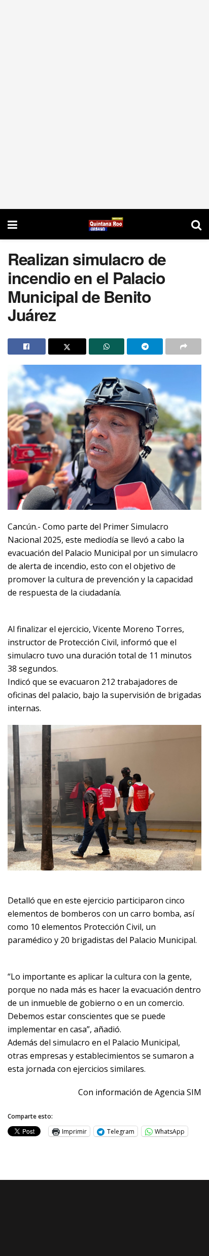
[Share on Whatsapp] (107, 346)
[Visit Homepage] (104, 224)
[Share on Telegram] (145, 346)
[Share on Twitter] (67, 346)
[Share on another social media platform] (183, 346)
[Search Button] (196, 224)
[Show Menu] (12, 224)
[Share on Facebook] (27, 346)
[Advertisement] (104, 104)
